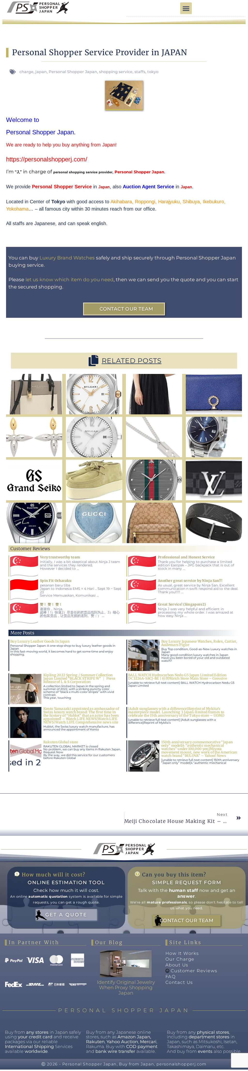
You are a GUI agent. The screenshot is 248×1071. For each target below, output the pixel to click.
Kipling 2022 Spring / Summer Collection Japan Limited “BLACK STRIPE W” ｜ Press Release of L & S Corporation (79, 678)
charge (26, 71)
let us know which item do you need (69, 279)
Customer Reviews (194, 970)
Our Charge (179, 959)
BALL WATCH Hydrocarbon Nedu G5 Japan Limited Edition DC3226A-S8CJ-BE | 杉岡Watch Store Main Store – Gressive (177, 677)
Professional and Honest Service (186, 557)
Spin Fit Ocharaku (55, 580)
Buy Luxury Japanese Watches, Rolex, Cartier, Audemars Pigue (199, 643)
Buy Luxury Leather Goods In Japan (40, 641)
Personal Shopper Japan (73, 71)
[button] (186, 8)
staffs (139, 71)
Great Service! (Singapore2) (182, 604)
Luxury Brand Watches (67, 258)
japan (41, 71)
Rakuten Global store (60, 742)
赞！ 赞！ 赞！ (51, 604)
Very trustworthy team (60, 557)
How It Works (182, 953)
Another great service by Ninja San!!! (190, 580)
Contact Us (179, 982)
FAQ (170, 976)
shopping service (115, 71)
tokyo (152, 71)
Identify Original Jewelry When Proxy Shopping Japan (126, 987)
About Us (176, 965)
